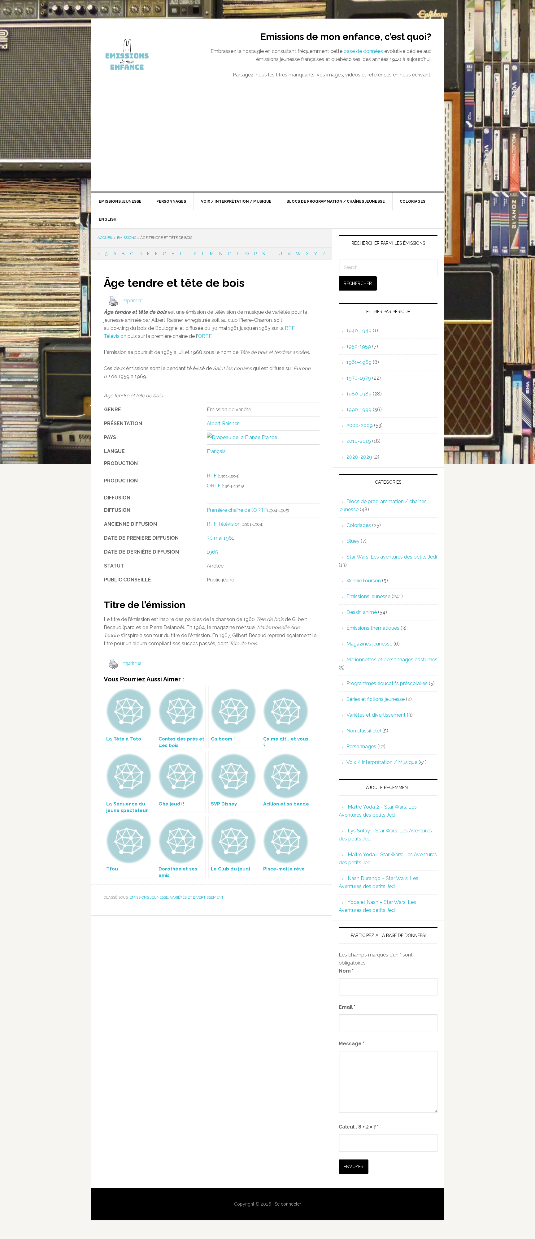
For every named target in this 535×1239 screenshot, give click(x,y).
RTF (212, 476)
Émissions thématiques (372, 628)
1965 (212, 552)
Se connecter (288, 1204)
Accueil (105, 237)
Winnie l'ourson (363, 581)
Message (351, 1044)
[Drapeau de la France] (233, 437)
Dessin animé (361, 612)
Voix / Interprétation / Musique (381, 762)
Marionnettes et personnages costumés (391, 660)
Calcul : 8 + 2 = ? (359, 1127)
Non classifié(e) (363, 731)
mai (218, 538)
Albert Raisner (223, 423)
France (269, 437)
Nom (346, 971)
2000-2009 (359, 425)
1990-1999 (359, 409)
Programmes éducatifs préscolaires (387, 683)
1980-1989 (359, 394)
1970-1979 (358, 378)
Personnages (361, 746)
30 (210, 538)
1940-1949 (359, 331)
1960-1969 (359, 362)
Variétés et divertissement (197, 897)
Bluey (352, 541)
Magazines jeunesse (369, 644)
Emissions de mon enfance (144, 54)
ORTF (204, 336)
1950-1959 (358, 346)
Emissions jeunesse (149, 897)
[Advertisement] (267, 145)
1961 (229, 538)
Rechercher (358, 283)
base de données (363, 51)
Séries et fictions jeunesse (375, 699)
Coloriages (358, 525)
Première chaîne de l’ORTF (237, 510)
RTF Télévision (224, 524)
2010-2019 (358, 441)
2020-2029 (359, 457)
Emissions (126, 237)
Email (347, 1007)
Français (216, 451)
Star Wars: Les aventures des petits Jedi (391, 557)
